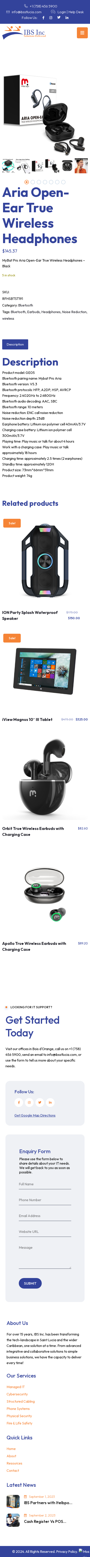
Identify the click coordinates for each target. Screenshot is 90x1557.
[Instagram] (29, 1102)
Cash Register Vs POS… (45, 1521)
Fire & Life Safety (19, 1423)
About (11, 1456)
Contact (13, 1470)
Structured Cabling (21, 1401)
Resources (14, 1463)
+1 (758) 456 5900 (43, 6)
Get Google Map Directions (34, 1115)
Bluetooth (25, 305)
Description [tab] (15, 344)
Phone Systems (18, 1408)
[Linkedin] (50, 1102)
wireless (8, 318)
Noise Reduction (74, 312)
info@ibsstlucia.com (27, 12)
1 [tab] (27, 182)
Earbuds (33, 312)
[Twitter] (39, 1102)
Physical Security (19, 1416)
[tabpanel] (52, 165)
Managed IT (16, 1387)
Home (11, 1448)
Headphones (51, 312)
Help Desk (76, 12)
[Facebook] (18, 1102)
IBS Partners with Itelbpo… (48, 1502)
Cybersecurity (17, 1394)
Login (61, 12)
